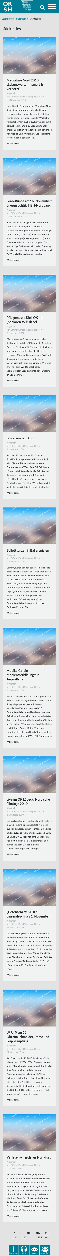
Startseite (7, 18)
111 (15, 1237)
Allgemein (11, 93)
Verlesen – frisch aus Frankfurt (29, 1157)
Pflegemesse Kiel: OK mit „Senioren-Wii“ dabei (25, 320)
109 (38, 1232)
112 (24, 1237)
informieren (21, 18)
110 (47, 1232)
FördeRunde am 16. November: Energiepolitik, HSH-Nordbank (29, 203)
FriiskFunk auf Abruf (21, 438)
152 (40, 1237)
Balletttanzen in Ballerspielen (28, 550)
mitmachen (45, 1253)
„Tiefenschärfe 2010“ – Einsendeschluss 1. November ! (29, 914)
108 (29, 1232)
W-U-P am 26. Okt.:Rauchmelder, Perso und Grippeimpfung (28, 1036)
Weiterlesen (13, 143)
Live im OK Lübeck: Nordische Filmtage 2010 (28, 801)
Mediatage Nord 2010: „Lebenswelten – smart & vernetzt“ (25, 84)
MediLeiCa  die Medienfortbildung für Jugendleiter (23, 675)
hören (24, 1253)
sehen (34, 1253)
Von (24, 96)
